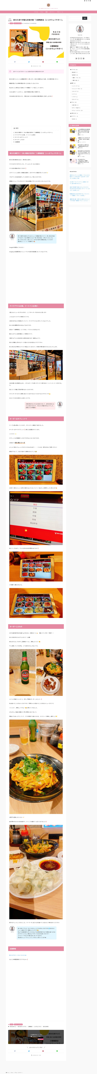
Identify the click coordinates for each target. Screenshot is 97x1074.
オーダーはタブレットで (21, 137)
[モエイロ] (48, 5)
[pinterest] (90, 1)
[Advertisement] (36, 112)
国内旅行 (74, 72)
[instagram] (86, 1)
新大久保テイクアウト (22, 1026)
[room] (88, 1)
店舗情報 (17, 142)
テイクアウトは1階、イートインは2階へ (25, 135)
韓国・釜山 (76, 80)
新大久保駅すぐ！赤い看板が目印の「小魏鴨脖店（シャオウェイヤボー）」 (34, 132)
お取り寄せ (75, 105)
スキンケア (75, 91)
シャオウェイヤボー (38, 1026)
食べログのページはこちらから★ (17, 955)
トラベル (74, 69)
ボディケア (75, 99)
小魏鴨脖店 (30, 1026)
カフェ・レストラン (17, 23)
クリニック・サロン (77, 88)
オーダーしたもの (19, 139)
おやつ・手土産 (76, 107)
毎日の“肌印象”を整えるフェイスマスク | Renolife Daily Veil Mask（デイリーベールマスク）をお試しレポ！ (80, 188)
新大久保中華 (45, 1026)
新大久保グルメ (13, 1026)
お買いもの (74, 113)
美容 (73, 83)
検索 (85, 18)
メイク (74, 94)
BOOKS (74, 119)
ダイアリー (74, 116)
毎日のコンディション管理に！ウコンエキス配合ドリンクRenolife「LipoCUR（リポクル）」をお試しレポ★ (80, 176)
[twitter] (85, 1)
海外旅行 (75, 75)
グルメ (11, 23)
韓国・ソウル (76, 77)
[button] (15, 62)
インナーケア (75, 86)
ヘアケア (74, 96)
